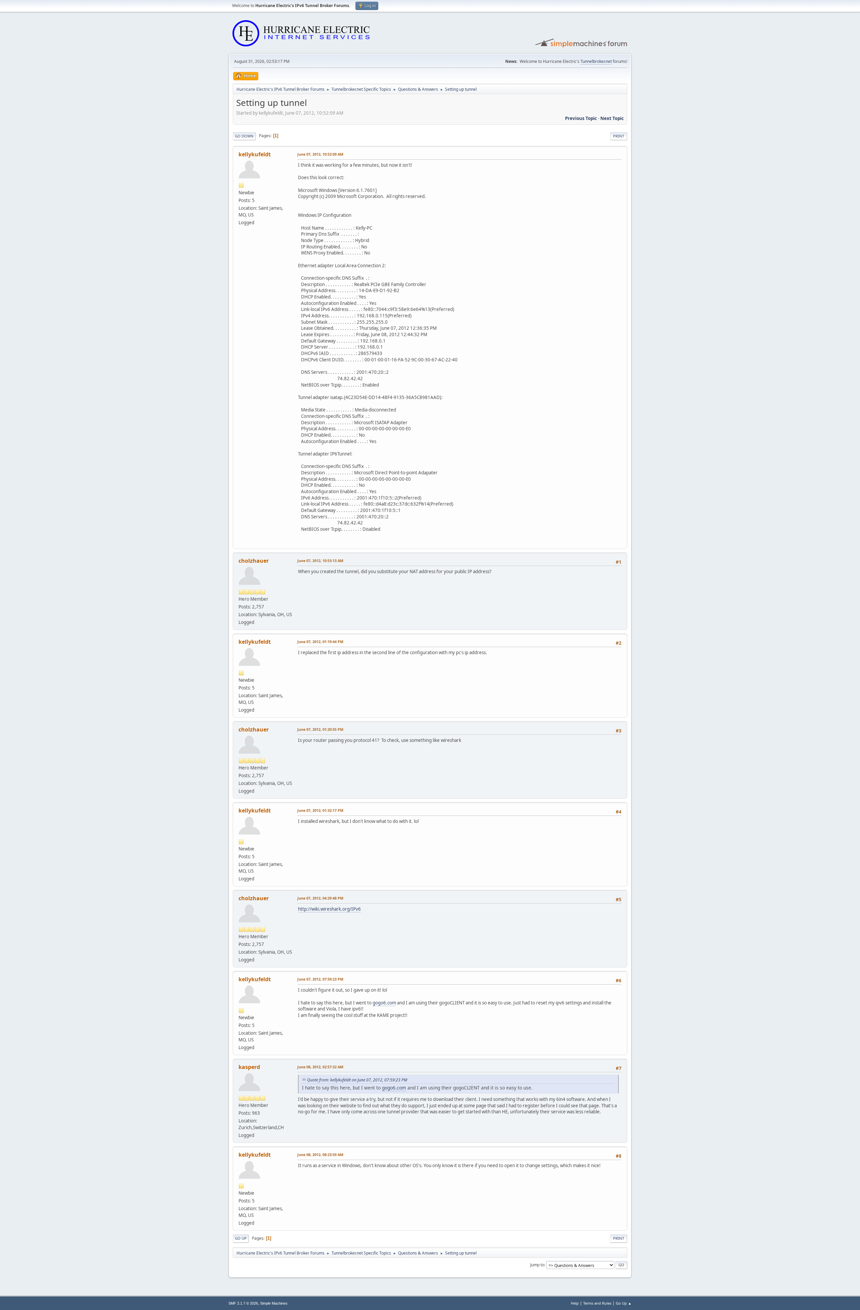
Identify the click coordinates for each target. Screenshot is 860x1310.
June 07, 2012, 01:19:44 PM (320, 641)
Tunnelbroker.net (596, 61)
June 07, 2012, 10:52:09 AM (320, 154)
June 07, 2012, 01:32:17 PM (320, 810)
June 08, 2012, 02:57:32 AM (320, 1066)
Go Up (241, 1238)
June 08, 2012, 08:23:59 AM (320, 1154)
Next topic (612, 118)
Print (618, 135)
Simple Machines (274, 1303)
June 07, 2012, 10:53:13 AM (320, 560)
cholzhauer (254, 560)
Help (575, 1303)
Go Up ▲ (624, 1303)
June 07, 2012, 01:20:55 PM (320, 729)
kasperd (249, 1067)
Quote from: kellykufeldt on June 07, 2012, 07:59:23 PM (357, 1080)
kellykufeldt (255, 154)
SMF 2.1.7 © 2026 (243, 1303)
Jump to (537, 1265)
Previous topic (581, 118)
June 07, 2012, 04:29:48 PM (320, 898)
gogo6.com (384, 1003)
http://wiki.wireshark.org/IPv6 (329, 909)
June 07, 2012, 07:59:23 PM (320, 979)
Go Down (244, 135)
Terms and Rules (597, 1303)
